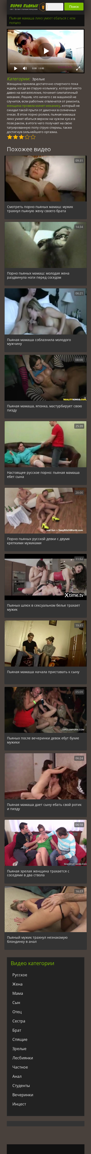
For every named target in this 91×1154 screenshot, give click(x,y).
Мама (17, 993)
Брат (16, 1030)
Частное (20, 1067)
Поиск (74, 6)
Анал (17, 1076)
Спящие (19, 1039)
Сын (16, 1002)
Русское (19, 975)
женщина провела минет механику (33, 105)
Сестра (18, 1021)
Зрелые (38, 79)
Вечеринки (22, 1094)
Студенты (21, 1085)
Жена (17, 984)
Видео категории (32, 963)
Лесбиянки (22, 1058)
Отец (17, 1011)
